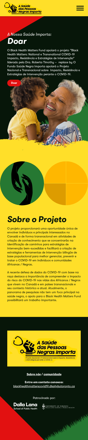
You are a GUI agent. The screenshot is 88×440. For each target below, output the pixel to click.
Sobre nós (34, 374)
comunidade (53, 374)
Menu (80, 8)
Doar (14, 82)
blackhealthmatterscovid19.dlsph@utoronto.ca (44, 386)
